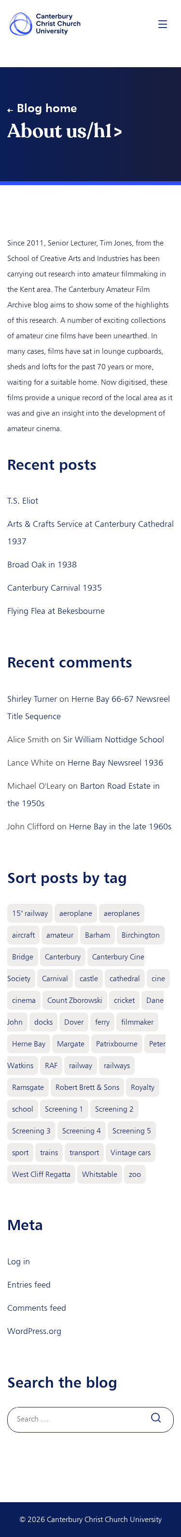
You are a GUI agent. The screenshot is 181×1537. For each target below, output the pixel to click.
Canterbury (63, 956)
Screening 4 (81, 1130)
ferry (102, 1022)
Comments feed (36, 1308)
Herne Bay (28, 1043)
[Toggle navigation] (162, 23)
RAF (51, 1065)
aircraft (23, 935)
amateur (59, 935)
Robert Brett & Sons (87, 1087)
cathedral (125, 978)
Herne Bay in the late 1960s (120, 826)
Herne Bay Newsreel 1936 (115, 762)
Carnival (55, 978)
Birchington (141, 935)
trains (49, 1152)
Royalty (142, 1087)
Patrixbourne (117, 1043)
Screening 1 (64, 1109)
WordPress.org (34, 1331)
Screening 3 (31, 1130)
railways (117, 1065)
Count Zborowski (74, 1000)
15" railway (30, 913)
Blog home (47, 108)
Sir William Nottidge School (113, 739)
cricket (124, 1000)
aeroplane (75, 913)
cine (158, 978)
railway (80, 1065)
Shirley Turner (32, 699)
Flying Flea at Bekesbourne (56, 611)
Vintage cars (131, 1152)
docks (43, 1022)
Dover (74, 1022)
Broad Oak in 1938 (42, 564)
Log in (18, 1261)
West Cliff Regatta (41, 1174)
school (22, 1109)
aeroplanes (121, 913)
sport (20, 1152)
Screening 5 (131, 1130)
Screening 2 (114, 1109)
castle (89, 978)
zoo (135, 1174)
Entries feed (29, 1284)
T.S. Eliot (22, 500)
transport (84, 1152)
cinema (24, 1000)
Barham (97, 935)
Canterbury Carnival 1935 (54, 587)
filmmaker (137, 1022)
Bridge (22, 956)
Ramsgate (28, 1087)
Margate (70, 1043)
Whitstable (99, 1174)
